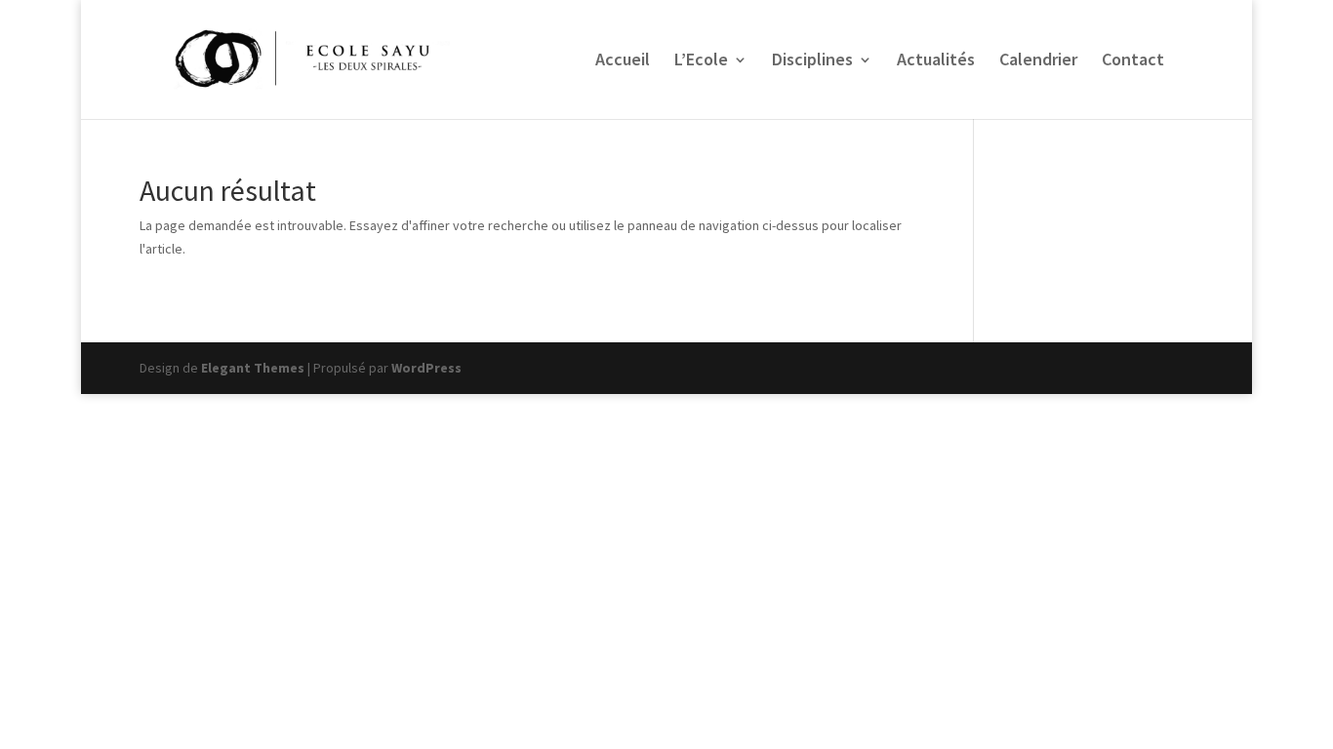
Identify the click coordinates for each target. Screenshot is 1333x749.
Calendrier (1038, 61)
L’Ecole (701, 61)
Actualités (936, 61)
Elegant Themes (252, 367)
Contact (1133, 61)
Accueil (622, 61)
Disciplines (812, 61)
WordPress (426, 367)
